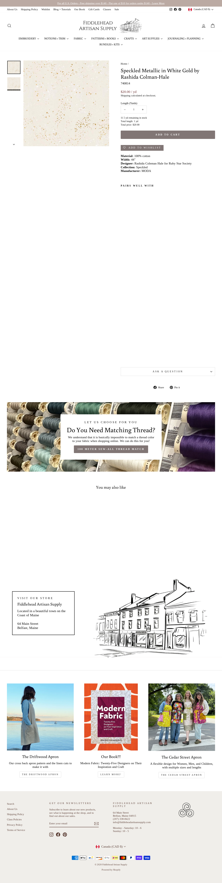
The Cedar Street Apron (181, 775)
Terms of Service (16, 829)
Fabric (78, 38)
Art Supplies (151, 38)
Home (124, 63)
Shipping (125, 95)
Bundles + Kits (109, 44)
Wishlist (45, 9)
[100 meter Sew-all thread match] (111, 437)
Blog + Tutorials (62, 9)
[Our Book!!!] (111, 716)
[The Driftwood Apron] (40, 716)
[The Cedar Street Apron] (181, 717)
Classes (107, 9)
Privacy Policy (15, 824)
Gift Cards (94, 9)
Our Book (79, 9)
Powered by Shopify (111, 870)
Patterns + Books (103, 38)
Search (10, 803)
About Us (12, 9)
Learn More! (111, 774)
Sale (116, 9)
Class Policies (14, 819)
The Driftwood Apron (40, 774)
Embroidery (27, 38)
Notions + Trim (55, 38)
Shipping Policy (29, 9)
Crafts (129, 38)
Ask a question (168, 371)
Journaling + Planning (184, 38)
